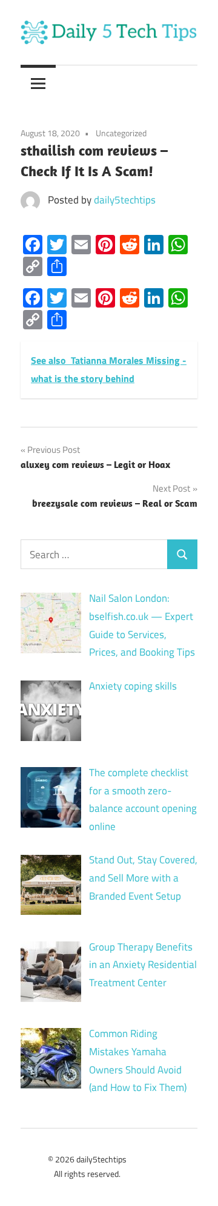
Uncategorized (121, 133)
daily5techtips (125, 200)
